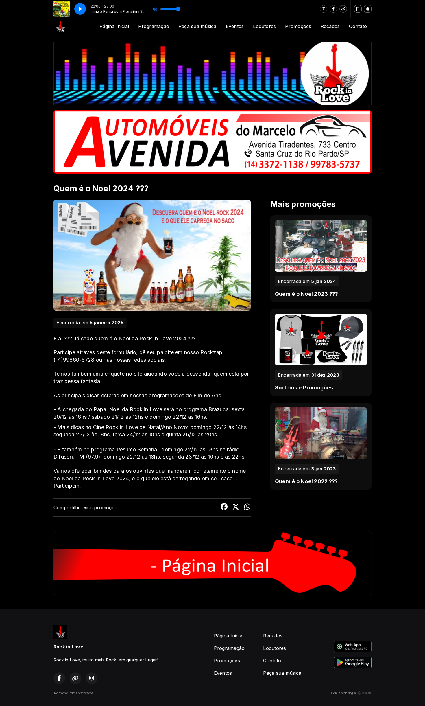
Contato (358, 26)
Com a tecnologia (343, 693)
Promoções (298, 26)
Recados (330, 26)
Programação (153, 26)
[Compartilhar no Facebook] (224, 507)
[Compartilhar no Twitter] (235, 507)
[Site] (343, 9)
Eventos (235, 26)
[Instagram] (323, 9)
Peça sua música (197, 26)
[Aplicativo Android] (368, 9)
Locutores (264, 26)
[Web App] (358, 9)
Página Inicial (114, 26)
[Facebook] (333, 9)
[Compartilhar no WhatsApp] (247, 507)
